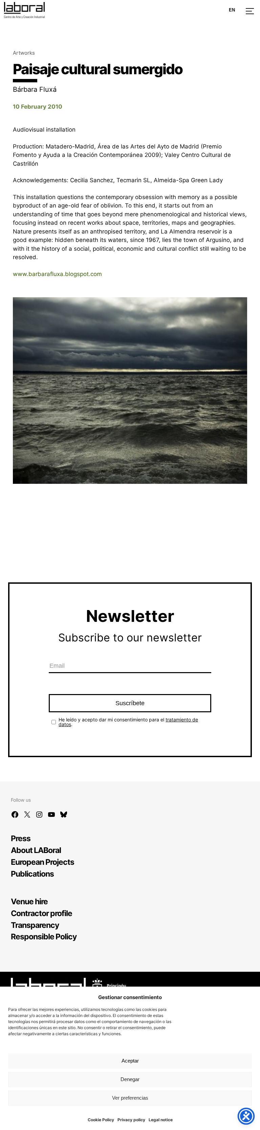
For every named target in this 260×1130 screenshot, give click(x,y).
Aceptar (130, 1061)
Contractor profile (41, 913)
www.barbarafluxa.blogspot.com (57, 274)
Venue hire (29, 901)
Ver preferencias (130, 1098)
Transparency (35, 925)
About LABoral (36, 850)
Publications (32, 873)
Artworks (24, 53)
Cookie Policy (101, 1119)
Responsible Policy (44, 936)
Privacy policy (131, 1119)
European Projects (42, 861)
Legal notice (161, 1119)
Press (20, 838)
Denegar (130, 1079)
